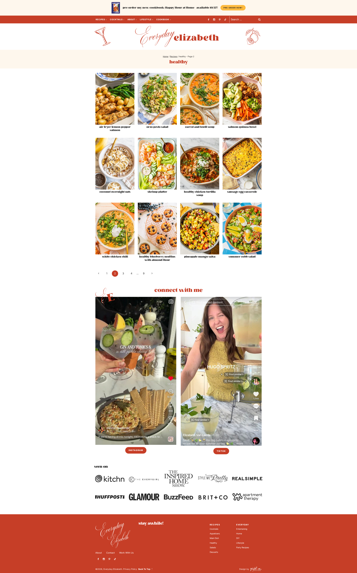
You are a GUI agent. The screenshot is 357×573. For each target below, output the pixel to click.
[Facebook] (208, 19)
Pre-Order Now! (233, 8)
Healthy (213, 543)
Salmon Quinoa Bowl (242, 127)
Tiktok (221, 451)
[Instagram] (214, 19)
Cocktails (214, 529)
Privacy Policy (130, 569)
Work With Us (126, 552)
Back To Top (144, 569)
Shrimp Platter (157, 192)
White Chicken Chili (115, 256)
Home (239, 533)
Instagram (136, 450)
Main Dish (214, 538)
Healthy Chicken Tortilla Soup (199, 193)
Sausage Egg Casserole (242, 192)
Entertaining (241, 529)
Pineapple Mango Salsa (199, 256)
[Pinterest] (219, 19)
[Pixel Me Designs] (255, 569)
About (98, 552)
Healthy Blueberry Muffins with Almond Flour (157, 258)
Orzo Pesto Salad (157, 127)
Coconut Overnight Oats (115, 192)
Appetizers (215, 533)
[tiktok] (225, 19)
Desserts (214, 552)
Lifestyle (240, 543)
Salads (213, 547)
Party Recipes (242, 547)
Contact (110, 552)
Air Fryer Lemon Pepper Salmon (115, 128)
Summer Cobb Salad (242, 256)
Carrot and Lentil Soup (199, 127)
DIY (238, 538)
